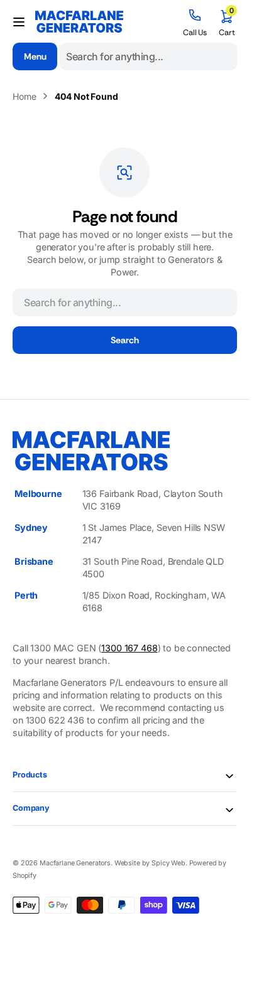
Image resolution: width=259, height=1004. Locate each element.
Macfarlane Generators (75, 863)
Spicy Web (168, 863)
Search (124, 340)
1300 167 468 (129, 648)
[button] (19, 22)
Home (24, 96)
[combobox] (148, 56)
